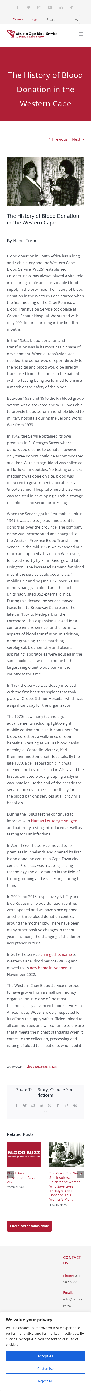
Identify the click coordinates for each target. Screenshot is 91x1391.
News (53, 1066)
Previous (60, 139)
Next (76, 139)
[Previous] (10, 1174)
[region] (45, 1351)
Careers (18, 19)
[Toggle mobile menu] (81, 34)
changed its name (56, 954)
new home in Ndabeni (49, 967)
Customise (45, 1368)
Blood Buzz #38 (37, 1066)
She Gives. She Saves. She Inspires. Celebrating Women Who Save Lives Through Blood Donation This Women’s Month (66, 1186)
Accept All (45, 1356)
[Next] (80, 1174)
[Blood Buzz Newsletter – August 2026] (24, 1154)
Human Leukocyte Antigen (54, 820)
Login (34, 19)
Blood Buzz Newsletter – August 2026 (22, 1177)
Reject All (45, 1381)
